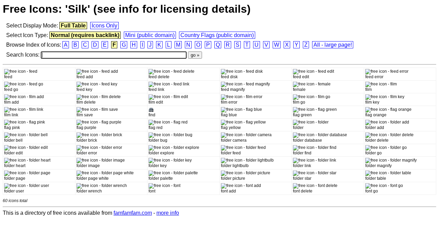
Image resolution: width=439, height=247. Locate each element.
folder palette (161, 178)
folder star (302, 178)
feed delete (159, 76)
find (152, 115)
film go (299, 102)
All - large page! (332, 45)
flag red (156, 127)
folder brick (86, 140)
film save (84, 115)
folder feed (231, 153)
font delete (302, 191)
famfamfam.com (133, 213)
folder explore (161, 153)
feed (8, 76)
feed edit (301, 76)
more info (167, 213)
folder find (302, 153)
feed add (84, 76)
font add (228, 191)
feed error (374, 76)
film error (229, 102)
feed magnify (233, 89)
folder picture (233, 178)
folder (298, 127)
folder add (374, 127)
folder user (14, 191)
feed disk (229, 76)
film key (372, 102)
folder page (14, 178)
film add (11, 102)
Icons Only (104, 25)
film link (11, 115)
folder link (302, 165)
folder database (307, 140)
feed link (156, 89)
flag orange (376, 115)
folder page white (92, 178)
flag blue (229, 115)
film (368, 89)
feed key (84, 89)
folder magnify (378, 165)
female (299, 89)
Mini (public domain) (150, 35)
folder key (158, 165)
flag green (302, 115)
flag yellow (231, 127)
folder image (88, 165)
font (152, 191)
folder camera (234, 140)
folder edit (13, 153)
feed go (11, 89)
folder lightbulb (235, 165)
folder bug (158, 140)
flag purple (86, 127)
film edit (156, 102)
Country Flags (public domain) (217, 35)
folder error (86, 153)
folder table (375, 178)
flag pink (12, 127)
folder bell (13, 140)
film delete (86, 102)
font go (371, 191)
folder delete (377, 140)
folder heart (14, 165)
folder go (373, 153)
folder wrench (89, 191)
